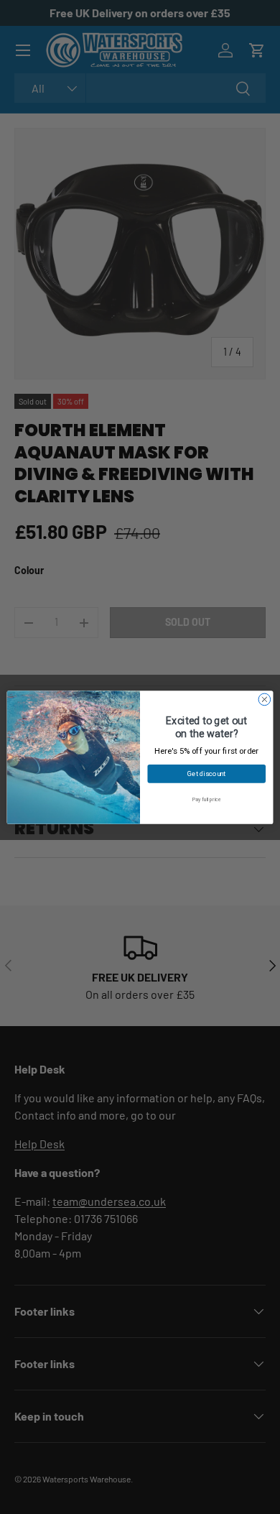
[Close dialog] (264, 699)
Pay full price (206, 798)
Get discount (206, 773)
